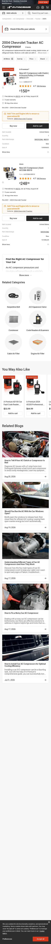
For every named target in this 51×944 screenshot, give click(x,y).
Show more (24, 275)
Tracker (37, 19)
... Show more (41, 53)
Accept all (40, 939)
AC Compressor (18, 19)
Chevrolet (29, 19)
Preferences (7, 939)
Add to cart (13, 413)
